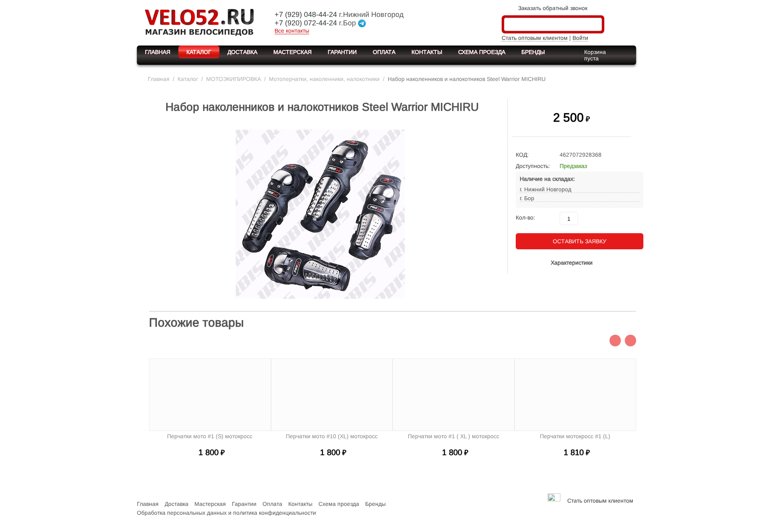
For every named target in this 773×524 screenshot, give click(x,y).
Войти (580, 38)
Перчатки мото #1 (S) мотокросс (209, 436)
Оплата (384, 52)
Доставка (242, 52)
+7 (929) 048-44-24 (306, 14)
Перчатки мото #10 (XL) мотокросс (332, 436)
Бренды (533, 52)
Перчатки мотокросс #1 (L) (575, 436)
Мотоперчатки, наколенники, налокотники (324, 79)
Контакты (426, 52)
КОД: (522, 154)
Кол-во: (525, 217)
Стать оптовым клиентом (535, 38)
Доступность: (533, 166)
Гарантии (342, 52)
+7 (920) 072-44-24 (306, 23)
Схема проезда (481, 52)
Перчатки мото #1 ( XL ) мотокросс (453, 436)
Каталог (198, 52)
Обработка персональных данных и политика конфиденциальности (226, 513)
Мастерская (292, 52)
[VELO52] (199, 22)
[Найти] (596, 25)
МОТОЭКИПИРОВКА (233, 79)
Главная (157, 52)
